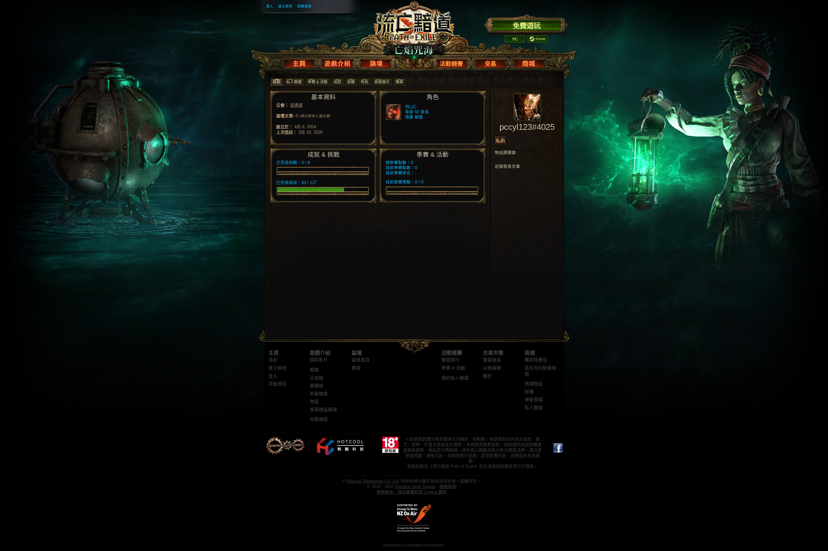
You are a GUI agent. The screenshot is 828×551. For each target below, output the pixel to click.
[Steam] (537, 39)
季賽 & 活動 (453, 368)
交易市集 (493, 353)
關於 (487, 376)
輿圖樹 (316, 385)
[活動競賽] (452, 62)
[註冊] (526, 24)
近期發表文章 (507, 166)
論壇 (357, 353)
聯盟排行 (450, 360)
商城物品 (534, 383)
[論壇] (376, 62)
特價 (529, 392)
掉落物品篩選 (323, 409)
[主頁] (300, 62)
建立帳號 (285, 6)
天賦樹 (316, 378)
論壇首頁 (361, 360)
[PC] (515, 39)
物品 (314, 401)
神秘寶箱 (534, 399)
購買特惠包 (536, 360)
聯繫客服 (304, 6)
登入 (269, 6)
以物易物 (492, 368)
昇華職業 (319, 393)
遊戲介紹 (320, 353)
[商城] (528, 62)
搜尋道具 (492, 360)
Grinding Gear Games (415, 486)
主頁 (273, 353)
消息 (273, 360)
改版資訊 (277, 383)
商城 (530, 353)
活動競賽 (451, 353)
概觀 (314, 370)
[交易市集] (491, 62)
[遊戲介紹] (337, 62)
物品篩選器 (505, 153)
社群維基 (319, 419)
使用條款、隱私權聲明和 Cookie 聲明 (411, 492)
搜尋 (356, 368)
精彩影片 (319, 360)
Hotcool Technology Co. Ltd (372, 481)
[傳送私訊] (501, 140)
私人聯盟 (534, 407)
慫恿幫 (296, 105)
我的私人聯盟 (455, 378)
